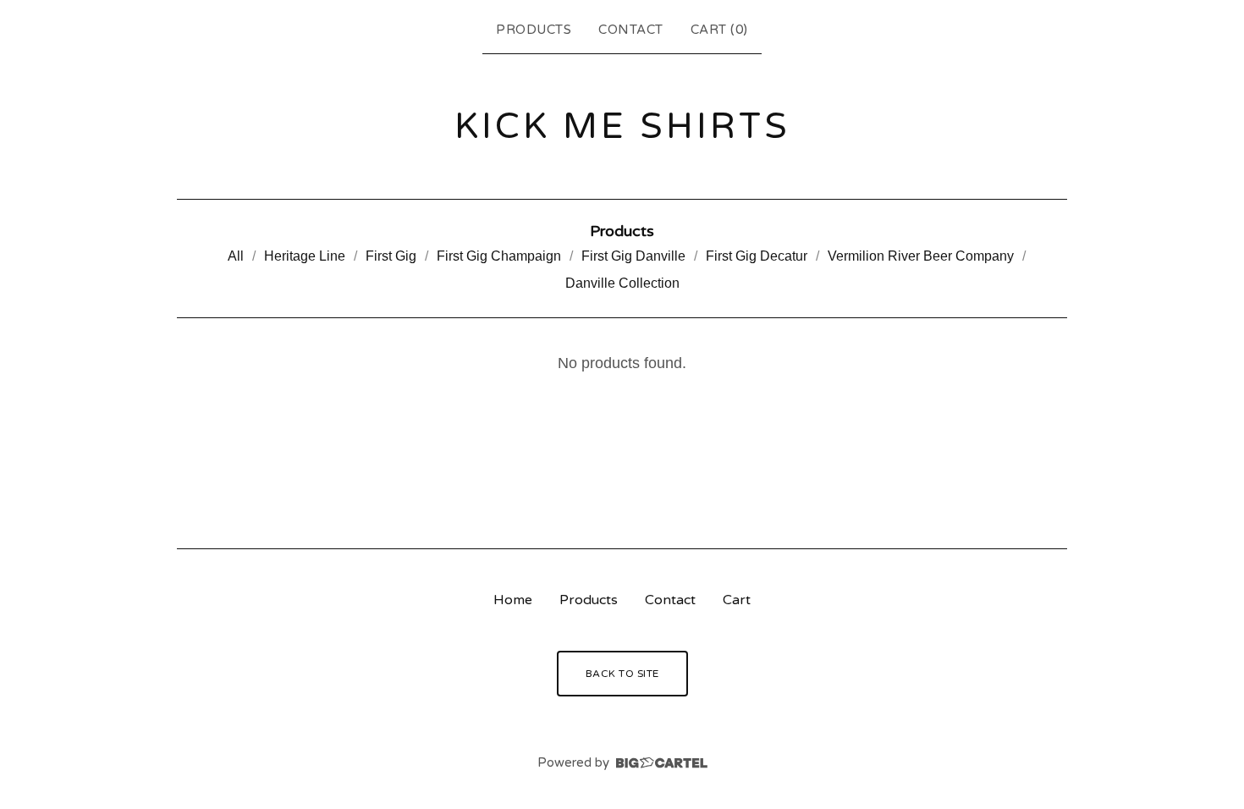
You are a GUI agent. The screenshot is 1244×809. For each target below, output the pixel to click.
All (236, 256)
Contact (630, 29)
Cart (737, 600)
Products (533, 29)
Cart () (719, 29)
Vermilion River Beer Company (921, 256)
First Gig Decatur (756, 256)
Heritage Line (304, 256)
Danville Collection (622, 283)
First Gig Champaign (499, 256)
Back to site (622, 674)
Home (512, 600)
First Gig (391, 256)
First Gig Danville (633, 256)
